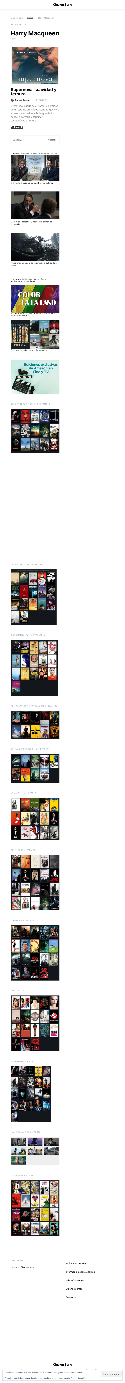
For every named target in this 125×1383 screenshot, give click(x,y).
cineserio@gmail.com (23, 1267)
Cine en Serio (62, 4)
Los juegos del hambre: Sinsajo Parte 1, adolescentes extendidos (29, 280)
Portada (29, 18)
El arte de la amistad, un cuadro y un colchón (32, 183)
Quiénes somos (74, 1288)
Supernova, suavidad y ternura (33, 91)
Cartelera (20, 52)
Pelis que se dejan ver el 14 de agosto (29, 350)
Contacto (71, 1297)
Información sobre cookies (80, 1271)
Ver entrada (17, 126)
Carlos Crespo (22, 100)
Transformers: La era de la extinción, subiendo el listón (34, 264)
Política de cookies (79, 1378)
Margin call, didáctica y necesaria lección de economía (31, 222)
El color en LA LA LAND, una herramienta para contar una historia (33, 314)
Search (52, 139)
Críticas (31, 52)
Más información (75, 1280)
